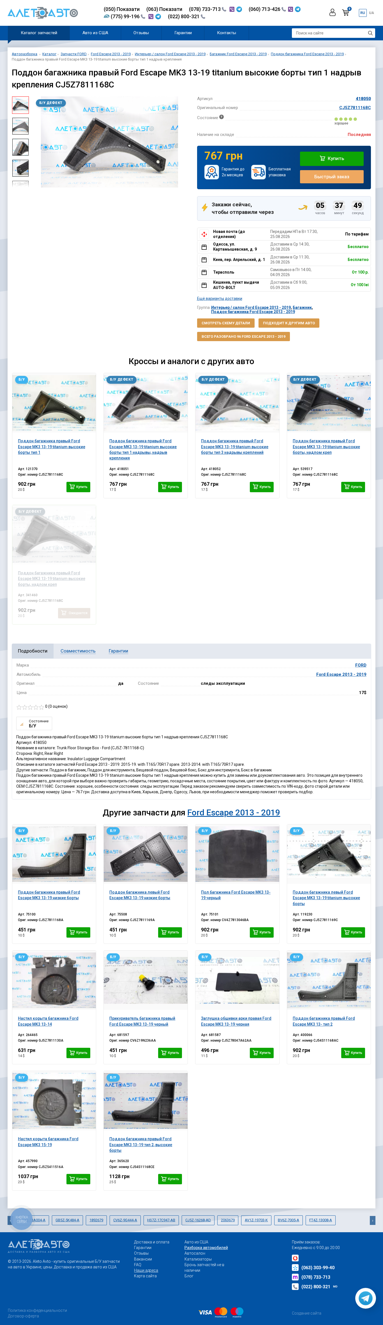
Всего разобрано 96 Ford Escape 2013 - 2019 (243, 336)
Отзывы (141, 32)
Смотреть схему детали (226, 323)
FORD (360, 665)
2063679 (228, 1220)
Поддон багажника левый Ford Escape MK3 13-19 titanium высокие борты (326, 898)
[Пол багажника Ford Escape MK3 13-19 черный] (237, 854)
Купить (335, 158)
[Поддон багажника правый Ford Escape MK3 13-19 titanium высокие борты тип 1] (54, 403)
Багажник (302, 307)
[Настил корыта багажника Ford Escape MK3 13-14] (54, 980)
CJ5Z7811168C (355, 107)
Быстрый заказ (331, 176)
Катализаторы (198, 1259)
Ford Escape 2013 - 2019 (341, 674)
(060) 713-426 (265, 9)
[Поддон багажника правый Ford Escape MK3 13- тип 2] (329, 980)
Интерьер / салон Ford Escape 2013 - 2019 (251, 307)
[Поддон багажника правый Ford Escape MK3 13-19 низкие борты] (54, 854)
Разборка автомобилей (206, 1247)
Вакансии (143, 1259)
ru (362, 13)
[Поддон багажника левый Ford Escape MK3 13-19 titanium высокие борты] (329, 854)
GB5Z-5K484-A (67, 1220)
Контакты (226, 32)
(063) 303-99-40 (317, 1267)
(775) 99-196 (126, 16)
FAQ (137, 1264)
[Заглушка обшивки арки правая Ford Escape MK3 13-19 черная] (237, 980)
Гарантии (183, 32)
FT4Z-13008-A (320, 1220)
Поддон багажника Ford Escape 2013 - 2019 (253, 311)
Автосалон (194, 1253)
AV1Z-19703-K (256, 1220)
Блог (188, 1276)
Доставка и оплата (151, 1242)
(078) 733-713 (205, 9)
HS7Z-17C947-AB (161, 1220)
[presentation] (37, 141)
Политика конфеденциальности (37, 1310)
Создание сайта (306, 1313)
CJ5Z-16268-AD (198, 1220)
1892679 (96, 1220)
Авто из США (95, 32)
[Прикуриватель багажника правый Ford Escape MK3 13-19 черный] (146, 980)
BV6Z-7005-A (288, 1220)
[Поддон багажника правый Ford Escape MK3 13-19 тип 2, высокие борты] (146, 1100)
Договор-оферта (23, 1316)
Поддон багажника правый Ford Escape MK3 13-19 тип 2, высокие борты (140, 1145)
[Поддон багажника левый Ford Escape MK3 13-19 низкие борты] (146, 854)
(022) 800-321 (184, 16)
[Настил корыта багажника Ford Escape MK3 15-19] (54, 1100)
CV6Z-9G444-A (125, 1220)
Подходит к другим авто (289, 323)
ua (371, 13)
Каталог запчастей (39, 32)
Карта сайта (145, 1276)
